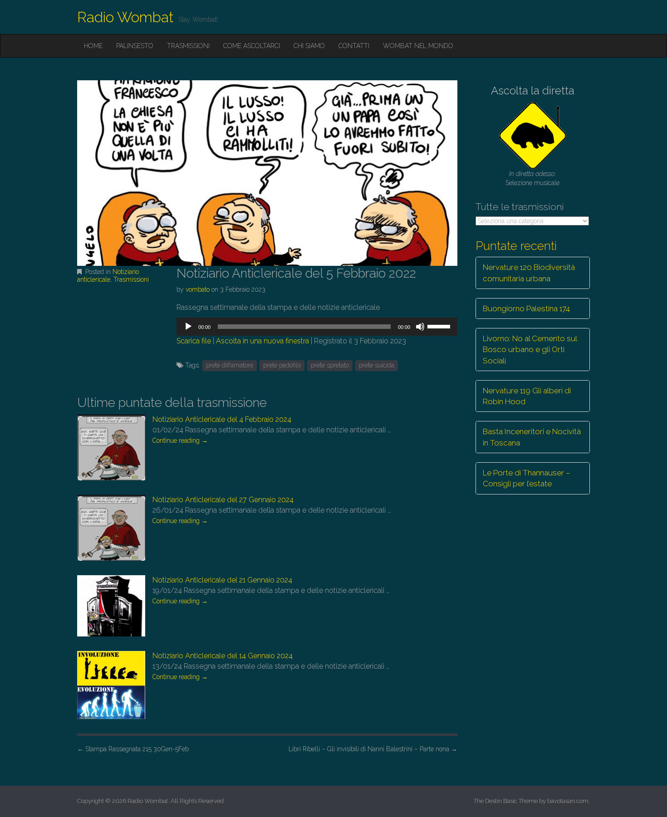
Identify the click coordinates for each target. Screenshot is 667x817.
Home (93, 45)
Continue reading (180, 440)
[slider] (440, 326)
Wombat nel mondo (418, 45)
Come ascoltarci (251, 45)
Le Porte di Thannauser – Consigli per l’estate (526, 478)
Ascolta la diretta (532, 90)
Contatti (353, 45)
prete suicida (376, 365)
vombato (198, 289)
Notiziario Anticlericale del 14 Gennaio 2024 (222, 655)
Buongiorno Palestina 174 (526, 308)
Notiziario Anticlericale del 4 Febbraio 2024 (221, 419)
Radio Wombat (125, 17)
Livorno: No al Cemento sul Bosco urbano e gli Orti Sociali (530, 349)
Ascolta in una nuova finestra (262, 341)
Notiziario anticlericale (108, 275)
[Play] (188, 326)
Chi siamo (309, 45)
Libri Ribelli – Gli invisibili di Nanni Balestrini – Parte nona (373, 749)
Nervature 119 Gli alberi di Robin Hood (527, 396)
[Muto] (420, 326)
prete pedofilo (282, 365)
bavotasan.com (568, 800)
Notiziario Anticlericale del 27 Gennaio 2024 (223, 499)
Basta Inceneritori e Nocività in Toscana (532, 437)
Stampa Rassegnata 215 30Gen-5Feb (133, 749)
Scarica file (194, 341)
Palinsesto (134, 45)
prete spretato (330, 365)
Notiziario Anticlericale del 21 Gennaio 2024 (222, 580)
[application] (317, 327)
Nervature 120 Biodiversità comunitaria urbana (529, 273)
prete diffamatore (229, 365)
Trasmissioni (188, 45)
